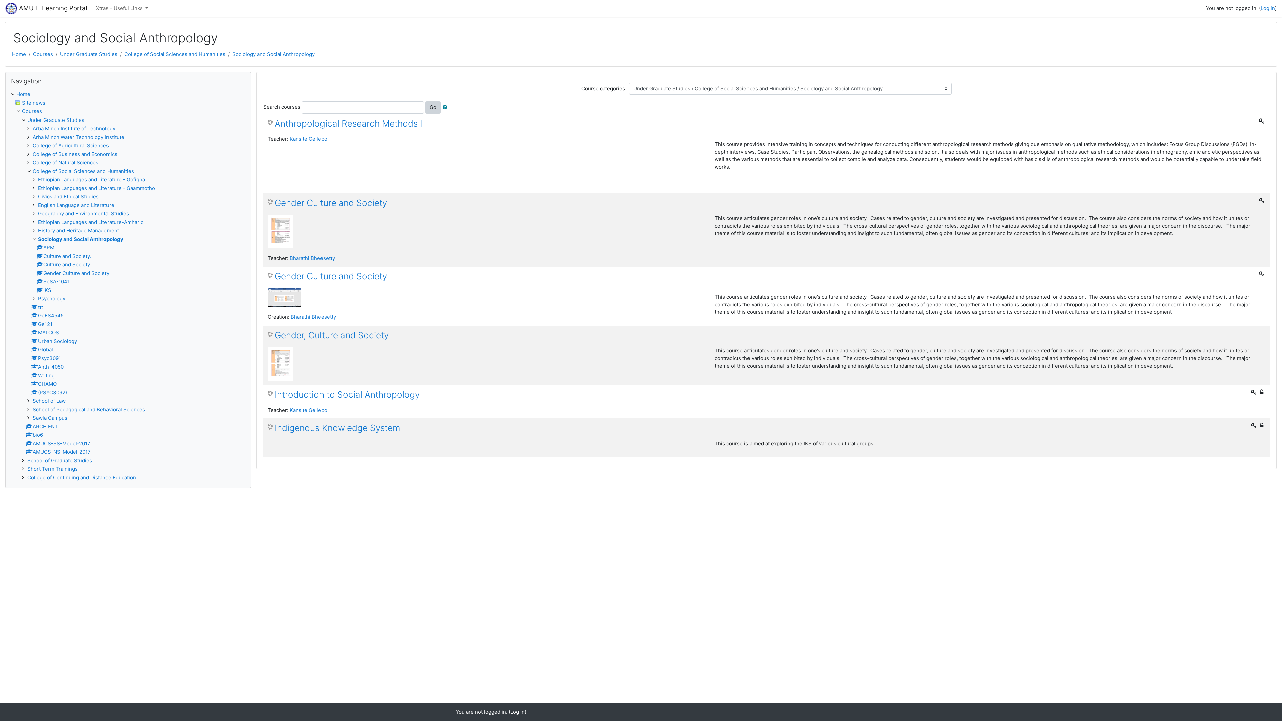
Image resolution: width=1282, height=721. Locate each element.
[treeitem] (128, 94)
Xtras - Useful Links (120, 8)
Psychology (51, 298)
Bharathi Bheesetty (312, 258)
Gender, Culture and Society (332, 335)
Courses (43, 54)
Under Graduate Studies (88, 54)
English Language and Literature (76, 205)
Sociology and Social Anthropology (273, 54)
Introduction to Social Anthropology (347, 394)
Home (19, 54)
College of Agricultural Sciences (71, 145)
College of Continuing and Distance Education (81, 477)
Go (433, 107)
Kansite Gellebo (308, 139)
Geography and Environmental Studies (83, 213)
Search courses (281, 107)
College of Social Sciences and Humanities (174, 54)
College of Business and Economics (75, 154)
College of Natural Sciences (65, 162)
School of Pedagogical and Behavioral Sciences (89, 409)
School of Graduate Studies (59, 460)
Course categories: (603, 88)
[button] (446, 107)
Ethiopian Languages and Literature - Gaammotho (96, 188)
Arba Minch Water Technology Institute (78, 137)
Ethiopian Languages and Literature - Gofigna (91, 179)
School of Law (49, 401)
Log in (1268, 8)
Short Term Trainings (52, 469)
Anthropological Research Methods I (348, 123)
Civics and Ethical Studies (68, 196)
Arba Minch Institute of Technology (74, 128)
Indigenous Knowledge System (337, 428)
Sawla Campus (50, 418)
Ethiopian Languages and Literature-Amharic (90, 222)
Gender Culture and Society (331, 203)
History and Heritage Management (78, 230)
